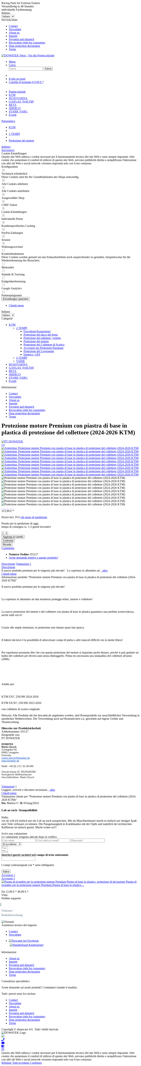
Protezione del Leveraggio (39, 351)
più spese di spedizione (34, 517)
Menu (12, 61)
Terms (12, 49)
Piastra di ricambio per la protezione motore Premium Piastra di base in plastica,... (69, 883)
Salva (6, 871)
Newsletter (15, 29)
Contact (13, 26)
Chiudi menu (16, 305)
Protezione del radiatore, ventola (42, 338)
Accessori (8, 875)
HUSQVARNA (18, 364)
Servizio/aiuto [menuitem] (23, 34)
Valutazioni (23, 563)
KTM (12, 324)
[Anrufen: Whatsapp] (2, 1036)
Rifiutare (6, 1062)
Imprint (13, 36)
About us (14, 32)
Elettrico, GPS (32, 354)
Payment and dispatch (21, 39)
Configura (36, 1062)
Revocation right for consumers (27, 42)
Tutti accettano (21, 1062)
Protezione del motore (36, 341)
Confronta (8, 540)
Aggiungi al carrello (13, 536)
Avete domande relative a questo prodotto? (33, 557)
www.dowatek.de (10, 760)
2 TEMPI (21, 328)
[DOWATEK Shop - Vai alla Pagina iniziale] (27, 55)
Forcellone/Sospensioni (37, 331)
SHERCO (15, 374)
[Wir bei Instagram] (2, 1049)
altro (105, 570)
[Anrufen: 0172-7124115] (2, 1039)
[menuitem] (74, 26)
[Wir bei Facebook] (2, 1046)
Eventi (12, 381)
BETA (13, 371)
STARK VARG (18, 377)
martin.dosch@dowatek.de (15, 758)
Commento (7, 548)
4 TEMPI (21, 357)
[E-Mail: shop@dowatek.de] (2, 1042)
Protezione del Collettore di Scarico (44, 344)
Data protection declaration (24, 45)
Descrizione (8, 563)
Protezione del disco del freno (41, 334)
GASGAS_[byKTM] (21, 367)
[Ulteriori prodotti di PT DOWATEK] (12, 441)
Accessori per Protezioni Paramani (43, 347)
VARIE (20, 361)
